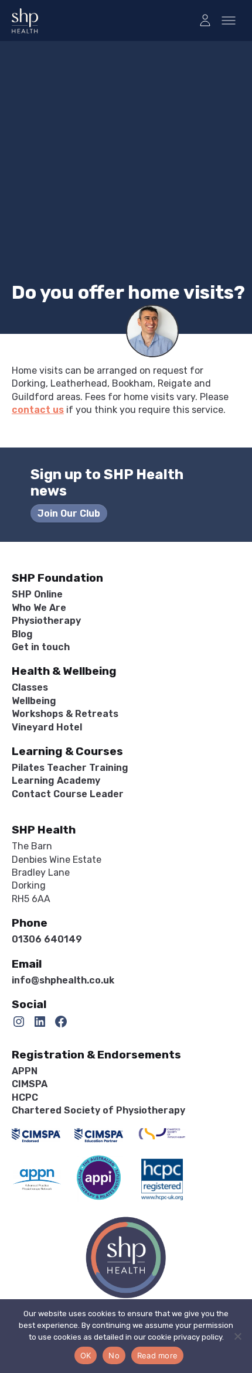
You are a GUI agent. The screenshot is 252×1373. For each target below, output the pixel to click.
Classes (30, 687)
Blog (22, 634)
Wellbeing (34, 700)
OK (85, 1355)
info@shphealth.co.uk (63, 980)
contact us (38, 409)
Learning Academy (56, 780)
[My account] (205, 20)
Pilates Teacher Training (70, 767)
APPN (25, 1071)
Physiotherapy (46, 620)
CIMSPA (29, 1083)
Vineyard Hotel (47, 727)
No (114, 1355)
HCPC (25, 1097)
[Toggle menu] (228, 20)
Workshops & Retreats (65, 713)
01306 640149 (47, 939)
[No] (237, 1336)
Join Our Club (69, 513)
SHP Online (37, 594)
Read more (157, 1355)
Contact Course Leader (68, 794)
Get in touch (41, 647)
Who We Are (39, 607)
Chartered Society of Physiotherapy (98, 1110)
